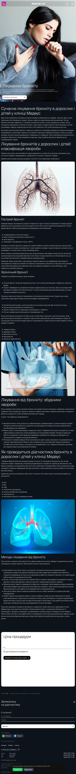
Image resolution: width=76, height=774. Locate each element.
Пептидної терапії (9, 591)
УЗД (4, 487)
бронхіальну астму (10, 334)
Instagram (4, 745)
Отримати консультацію (10, 97)
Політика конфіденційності (8, 741)
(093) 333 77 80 (69, 757)
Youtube (17, 745)
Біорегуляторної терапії (11, 584)
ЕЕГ (4, 482)
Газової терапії (8, 596)
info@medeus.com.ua (8, 760)
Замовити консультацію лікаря (16, 658)
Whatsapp (8, 736)
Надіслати (5, 726)
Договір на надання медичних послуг (11, 764)
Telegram (19, 736)
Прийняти (17, 769)
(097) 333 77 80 (69, 753)
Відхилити (28, 769)
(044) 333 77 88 (69, 755)
